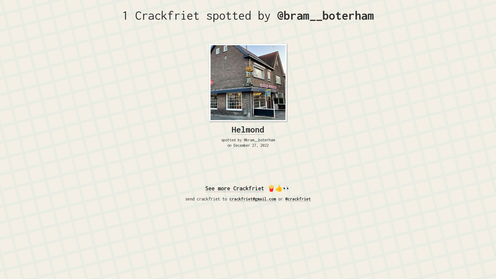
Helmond (248, 129)
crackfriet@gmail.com (252, 199)
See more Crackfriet (234, 188)
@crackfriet (298, 199)
